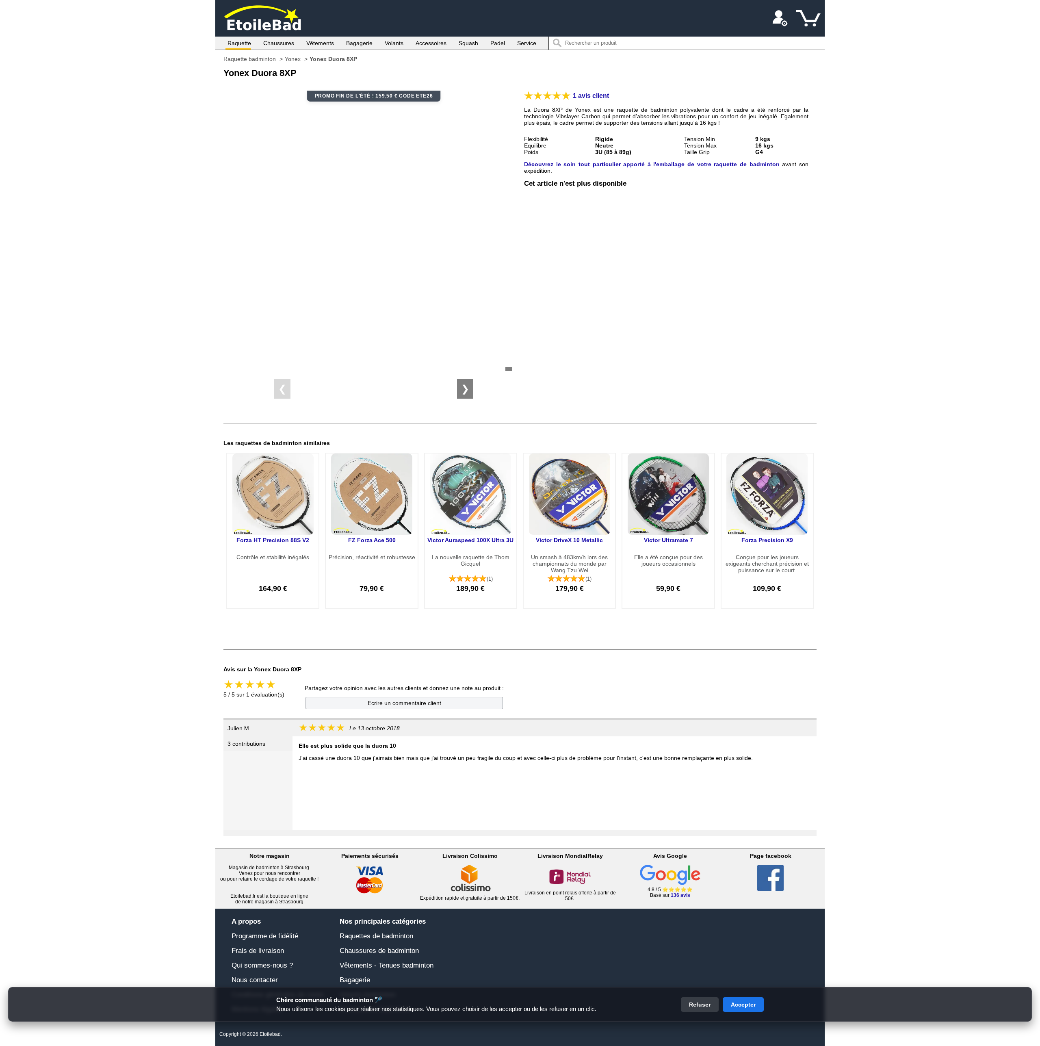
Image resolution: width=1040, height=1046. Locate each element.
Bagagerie (359, 43)
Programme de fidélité (265, 936)
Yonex (293, 59)
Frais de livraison (258, 951)
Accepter (743, 1004)
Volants (394, 43)
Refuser (700, 1004)
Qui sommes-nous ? (262, 965)
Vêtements (320, 43)
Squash (468, 43)
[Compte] (780, 18)
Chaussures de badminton (379, 951)
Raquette (239, 43)
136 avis (680, 895)
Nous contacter (255, 980)
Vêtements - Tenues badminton (386, 965)
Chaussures (278, 43)
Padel (497, 43)
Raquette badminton (249, 59)
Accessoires (431, 43)
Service (526, 43)
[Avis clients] (547, 96)
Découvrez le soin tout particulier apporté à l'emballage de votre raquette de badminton (652, 164)
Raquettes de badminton (376, 936)
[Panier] (808, 18)
